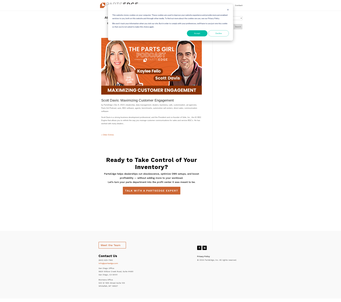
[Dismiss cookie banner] (228, 10)
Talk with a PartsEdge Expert (151, 190)
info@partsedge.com (108, 263)
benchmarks (147, 108)
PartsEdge (108, 105)
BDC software (128, 108)
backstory (164, 105)
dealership (130, 105)
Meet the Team (110, 245)
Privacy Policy (203, 256)
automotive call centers (163, 108)
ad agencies (191, 105)
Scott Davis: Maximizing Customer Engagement (137, 100)
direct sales (178, 108)
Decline (219, 33)
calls (170, 105)
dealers (155, 105)
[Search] (238, 26)
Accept (197, 33)
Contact (238, 5)
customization (179, 105)
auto (119, 108)
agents (138, 108)
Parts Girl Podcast (108, 108)
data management (143, 105)
